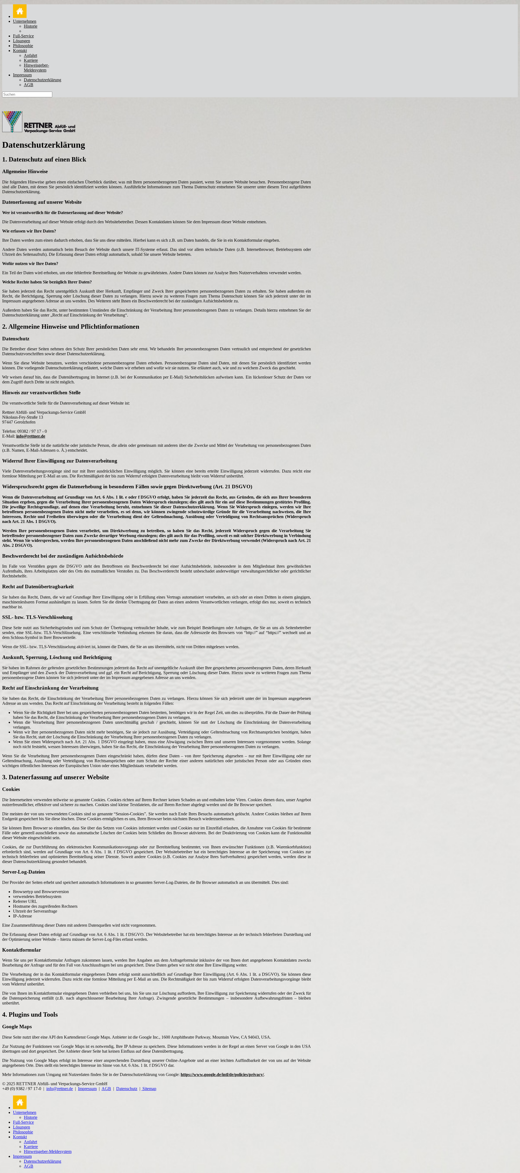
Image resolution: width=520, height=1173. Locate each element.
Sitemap (149, 1088)
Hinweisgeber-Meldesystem (36, 67)
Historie (30, 26)
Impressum (22, 75)
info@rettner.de (30, 436)
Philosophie (23, 45)
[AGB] (141, 1088)
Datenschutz (126, 1088)
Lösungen (21, 40)
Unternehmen (24, 21)
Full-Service (23, 36)
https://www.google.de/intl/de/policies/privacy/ (222, 1074)
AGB (28, 84)
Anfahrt (30, 55)
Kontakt (20, 50)
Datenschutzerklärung (42, 79)
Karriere (31, 60)
